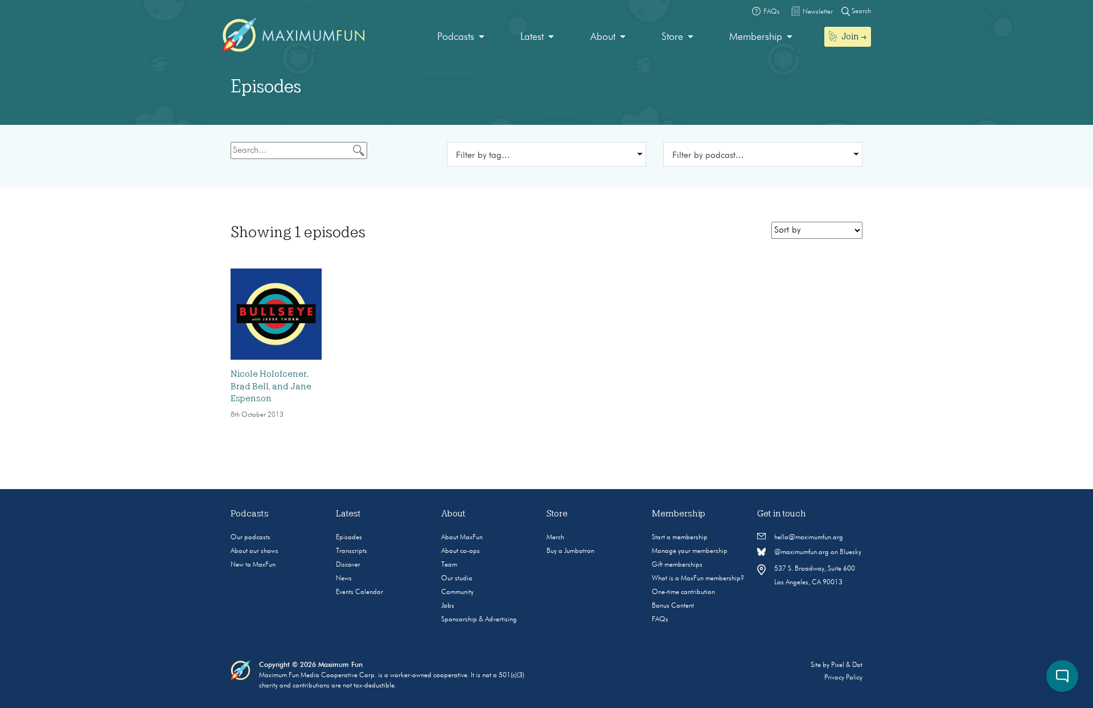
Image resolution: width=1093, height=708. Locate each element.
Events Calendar (359, 592)
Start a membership (680, 537)
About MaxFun (462, 537)
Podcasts (455, 37)
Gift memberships (677, 564)
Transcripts (351, 551)
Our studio (456, 578)
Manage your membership (690, 551)
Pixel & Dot (846, 665)
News (344, 578)
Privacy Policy (843, 677)
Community (457, 592)
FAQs (660, 619)
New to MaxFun (253, 564)
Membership (755, 37)
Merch (555, 537)
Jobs (447, 606)
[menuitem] (461, 37)
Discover (348, 564)
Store (672, 37)
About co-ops (460, 551)
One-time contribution (683, 592)
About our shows (254, 551)
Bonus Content (673, 606)
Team (449, 564)
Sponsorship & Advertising (479, 619)
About (602, 37)
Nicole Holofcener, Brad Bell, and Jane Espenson (271, 386)
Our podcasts (250, 537)
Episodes (349, 537)
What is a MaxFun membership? (698, 578)
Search (860, 11)
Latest (532, 37)
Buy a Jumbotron (570, 551)
